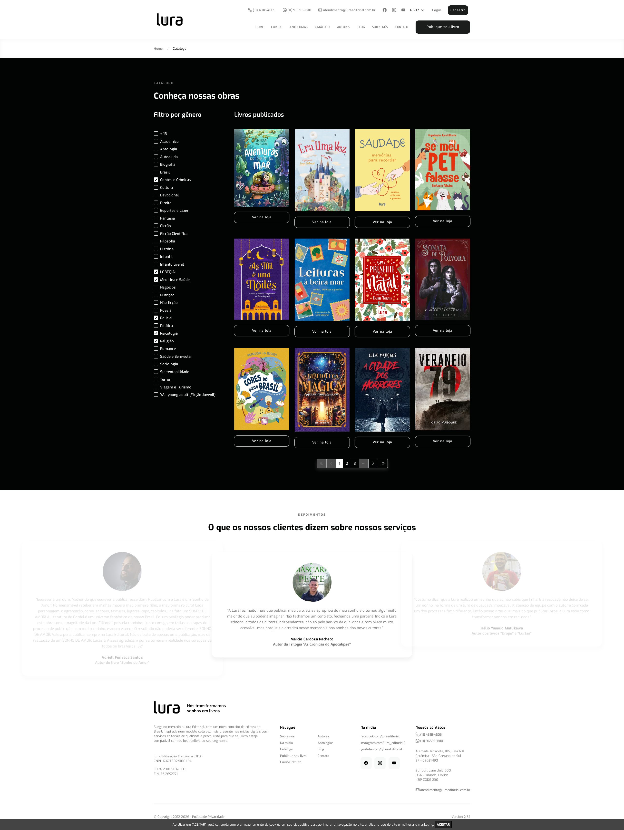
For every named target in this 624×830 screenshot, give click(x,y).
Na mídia (286, 743)
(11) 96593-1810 (299, 10)
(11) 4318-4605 (263, 10)
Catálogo (322, 27)
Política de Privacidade (208, 817)
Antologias (299, 27)
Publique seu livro (443, 27)
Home (259, 27)
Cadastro (458, 10)
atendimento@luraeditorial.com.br (349, 10)
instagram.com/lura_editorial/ (383, 743)
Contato (401, 27)
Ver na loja (262, 217)
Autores (343, 27)
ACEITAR (443, 824)
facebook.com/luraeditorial (380, 736)
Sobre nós (380, 27)
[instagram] (394, 10)
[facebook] (385, 10)
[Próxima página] (373, 463)
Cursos (276, 27)
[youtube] (403, 10)
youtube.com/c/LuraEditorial (381, 749)
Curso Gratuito (290, 762)
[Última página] (383, 463)
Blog (361, 27)
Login (436, 10)
